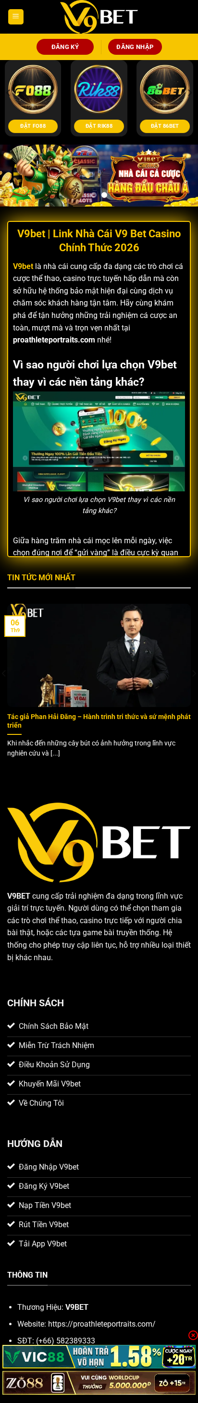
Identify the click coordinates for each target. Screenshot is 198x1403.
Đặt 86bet (165, 126)
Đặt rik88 (99, 126)
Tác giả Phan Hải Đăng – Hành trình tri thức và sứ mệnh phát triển (99, 721)
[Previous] (8, 92)
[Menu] (16, 17)
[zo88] (99, 1383)
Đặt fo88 (33, 126)
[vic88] (99, 1357)
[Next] (189, 92)
